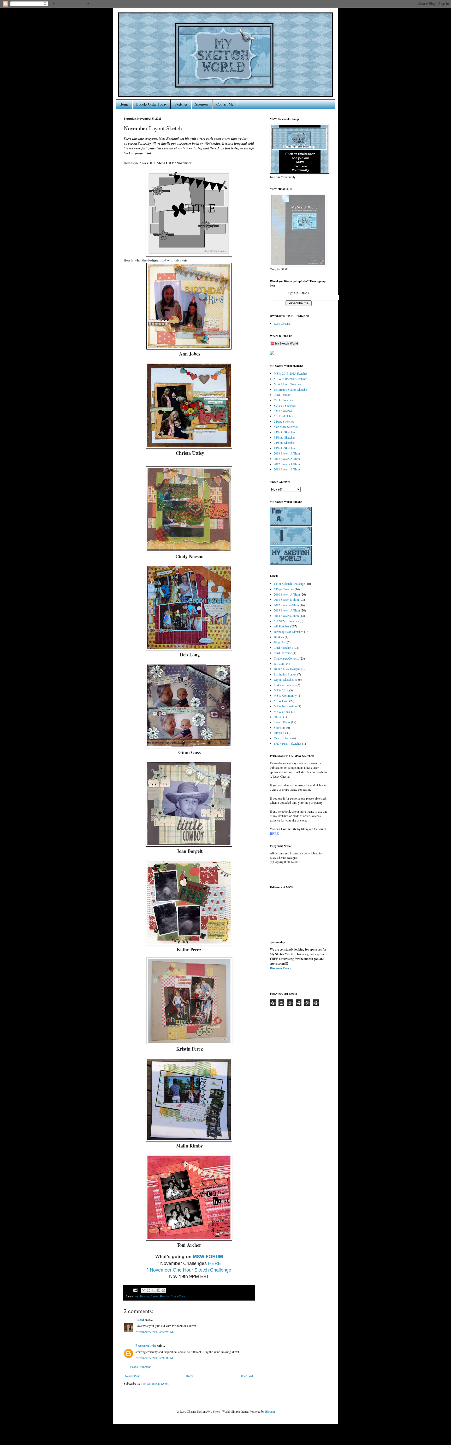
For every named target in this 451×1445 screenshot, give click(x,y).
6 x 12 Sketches (283, 416)
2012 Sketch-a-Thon (286, 605)
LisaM (139, 1320)
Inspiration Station (285, 674)
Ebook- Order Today (151, 104)
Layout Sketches (160, 1296)
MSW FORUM (208, 1256)
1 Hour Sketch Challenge (289, 583)
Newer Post (132, 1376)
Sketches (181, 104)
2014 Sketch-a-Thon (286, 616)
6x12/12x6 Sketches (286, 621)
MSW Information (285, 706)
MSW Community (285, 695)
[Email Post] (135, 1290)
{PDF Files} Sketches (287, 743)
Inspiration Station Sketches (291, 389)
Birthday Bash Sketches (288, 632)
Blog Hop (280, 642)
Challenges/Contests (286, 658)
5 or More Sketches (286, 426)
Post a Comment (140, 1367)
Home (124, 104)
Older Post (246, 1376)
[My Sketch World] (272, 354)
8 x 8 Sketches (283, 411)
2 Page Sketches (284, 421)
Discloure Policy (280, 968)
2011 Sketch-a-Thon (286, 599)
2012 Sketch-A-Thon (287, 464)
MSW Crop (281, 701)
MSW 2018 (281, 690)
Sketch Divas (178, 1296)
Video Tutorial (283, 738)
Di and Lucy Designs (287, 669)
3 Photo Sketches (284, 437)
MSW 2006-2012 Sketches (290, 379)
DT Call (279, 663)
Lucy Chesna (282, 323)
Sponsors (202, 104)
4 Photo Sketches (284, 432)
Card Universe (283, 653)
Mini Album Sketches (287, 384)
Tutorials (279, 733)
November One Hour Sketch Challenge (190, 1269)
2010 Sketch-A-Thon (287, 594)
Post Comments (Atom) (155, 1383)
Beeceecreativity (145, 1345)
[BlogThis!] (148, 1290)
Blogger (270, 1411)
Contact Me (224, 104)
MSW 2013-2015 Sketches (290, 373)
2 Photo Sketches (284, 442)
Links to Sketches (285, 685)
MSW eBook (282, 711)
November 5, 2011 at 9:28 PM (154, 1358)
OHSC (278, 717)
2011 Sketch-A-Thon (287, 469)
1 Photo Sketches (284, 448)
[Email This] (143, 1290)
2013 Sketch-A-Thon (287, 459)
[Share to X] (153, 1290)
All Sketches (142, 1296)
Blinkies (279, 637)
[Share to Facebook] (158, 1290)
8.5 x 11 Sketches (285, 405)
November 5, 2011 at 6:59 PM (154, 1332)
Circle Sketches (283, 400)
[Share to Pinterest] (163, 1290)
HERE (214, 1263)
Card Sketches (283, 395)
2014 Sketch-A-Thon (287, 453)
